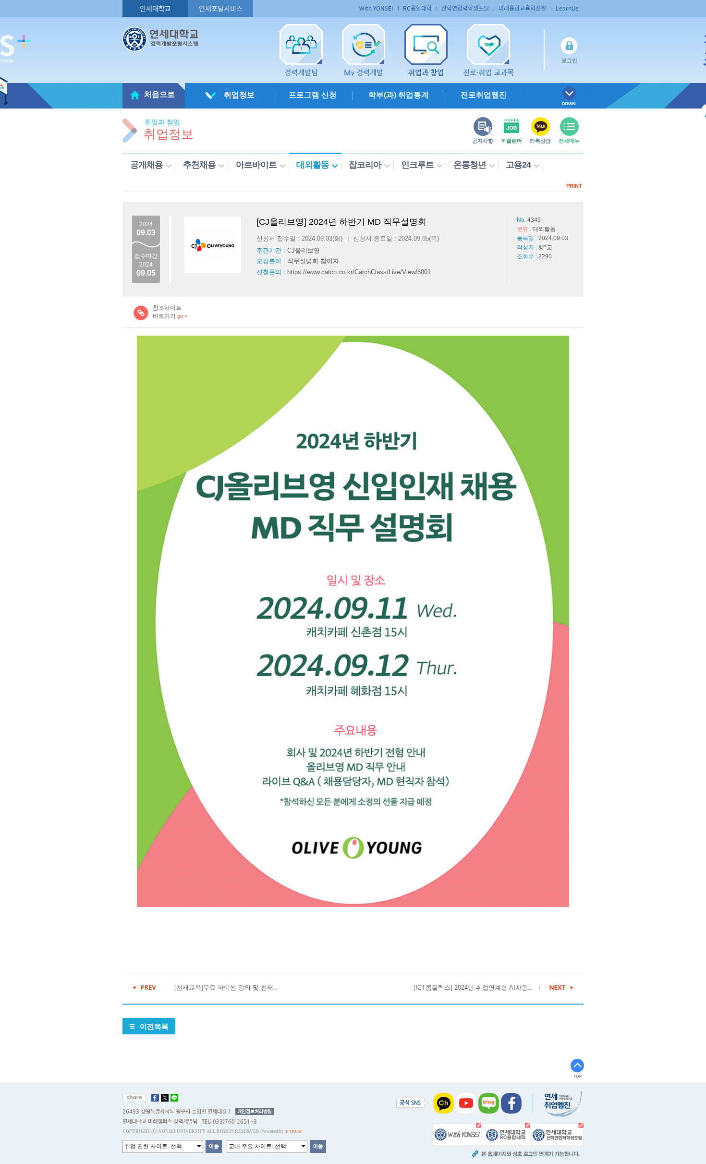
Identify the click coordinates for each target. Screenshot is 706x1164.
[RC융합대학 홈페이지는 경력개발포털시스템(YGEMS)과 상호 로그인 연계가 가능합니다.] (506, 1133)
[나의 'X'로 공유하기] (165, 1098)
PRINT (574, 186)
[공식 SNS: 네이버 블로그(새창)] (488, 1103)
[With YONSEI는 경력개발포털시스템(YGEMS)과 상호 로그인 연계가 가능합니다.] (457, 1133)
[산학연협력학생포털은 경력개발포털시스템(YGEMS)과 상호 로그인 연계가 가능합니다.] (557, 1133)
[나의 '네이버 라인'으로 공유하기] (174, 1098)
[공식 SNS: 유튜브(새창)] (466, 1103)
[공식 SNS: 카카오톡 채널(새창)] (443, 1103)
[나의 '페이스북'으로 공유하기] (155, 1098)
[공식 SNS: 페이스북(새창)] (511, 1103)
